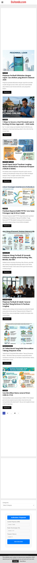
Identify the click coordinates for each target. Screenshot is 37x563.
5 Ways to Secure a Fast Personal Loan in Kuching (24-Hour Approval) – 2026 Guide (18, 123)
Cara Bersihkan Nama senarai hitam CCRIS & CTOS (16, 394)
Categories (6, 502)
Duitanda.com (18, 2)
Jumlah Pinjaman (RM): (13, 521)
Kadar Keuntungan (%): (13, 528)
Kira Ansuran (18, 541)
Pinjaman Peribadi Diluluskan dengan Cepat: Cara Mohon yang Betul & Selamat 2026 (18, 77)
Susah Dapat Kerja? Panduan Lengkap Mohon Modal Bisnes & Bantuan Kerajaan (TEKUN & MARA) (18, 166)
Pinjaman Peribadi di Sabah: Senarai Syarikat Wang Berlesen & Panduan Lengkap (16, 304)
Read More (23, 561)
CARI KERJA (5, 161)
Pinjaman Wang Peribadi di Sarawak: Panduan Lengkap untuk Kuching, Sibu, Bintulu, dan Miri (17, 257)
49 (14, 413)
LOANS (10, 299)
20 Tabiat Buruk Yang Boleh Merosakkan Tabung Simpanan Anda (18, 349)
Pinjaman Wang (6, 252)
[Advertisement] (18, 29)
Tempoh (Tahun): (12, 534)
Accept (15, 561)
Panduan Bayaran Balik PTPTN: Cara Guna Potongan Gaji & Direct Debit (18, 212)
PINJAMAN (5, 119)
